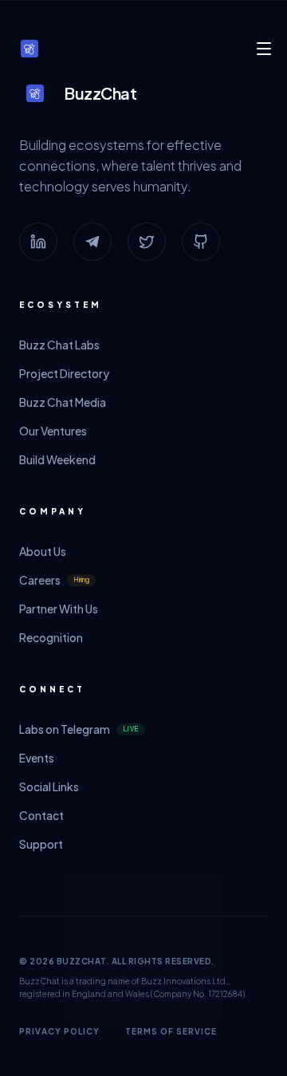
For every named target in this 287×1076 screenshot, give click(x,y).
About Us (42, 551)
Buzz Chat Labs (59, 344)
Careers (54, 580)
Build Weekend (57, 459)
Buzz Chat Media (62, 402)
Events (36, 758)
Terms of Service (171, 1031)
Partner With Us (58, 608)
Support (41, 844)
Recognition (51, 637)
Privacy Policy (59, 1031)
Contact (41, 815)
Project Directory (64, 373)
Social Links (49, 786)
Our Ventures (53, 431)
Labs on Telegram (79, 729)
